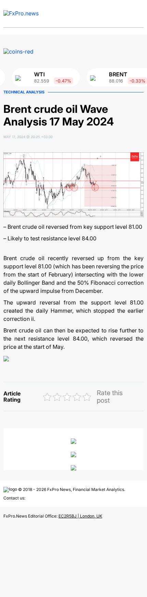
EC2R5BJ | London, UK (80, 516)
